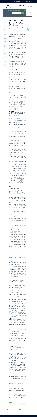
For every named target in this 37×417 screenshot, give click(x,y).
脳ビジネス (28, 29)
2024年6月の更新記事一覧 (30, 6)
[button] (25, 18)
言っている (23, 86)
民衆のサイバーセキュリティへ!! (21, 1)
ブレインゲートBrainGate (23, 130)
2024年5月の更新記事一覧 (30, 8)
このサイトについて (16, 1)
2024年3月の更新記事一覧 (30, 12)
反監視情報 (5, 0)
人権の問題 (28, 30)
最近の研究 (10, 164)
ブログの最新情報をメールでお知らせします (28, 1)
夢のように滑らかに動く (16, 52)
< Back (10, 17)
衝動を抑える (28, 28)
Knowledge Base (12, 1)
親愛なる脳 (28, 27)
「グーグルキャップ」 (29, 26)
